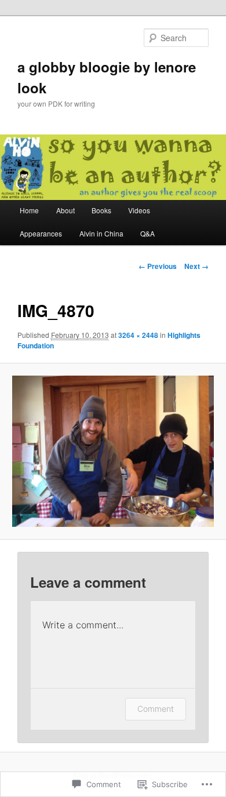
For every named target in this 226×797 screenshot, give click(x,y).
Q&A (147, 233)
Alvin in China (101, 233)
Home (29, 210)
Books (101, 210)
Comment (155, 709)
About (65, 210)
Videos (139, 210)
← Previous (157, 266)
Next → (196, 266)
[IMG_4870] (112, 451)
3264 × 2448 (138, 335)
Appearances (41, 233)
